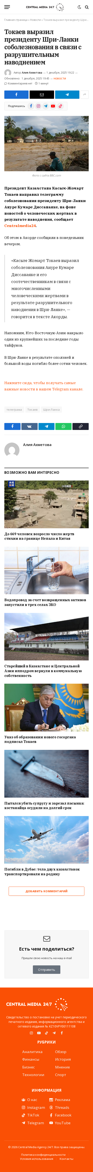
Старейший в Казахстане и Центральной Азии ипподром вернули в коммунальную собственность (43, 671)
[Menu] (7, 7)
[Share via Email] (42, 95)
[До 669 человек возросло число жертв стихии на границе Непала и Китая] (46, 504)
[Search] (86, 7)
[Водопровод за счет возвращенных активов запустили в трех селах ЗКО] (46, 570)
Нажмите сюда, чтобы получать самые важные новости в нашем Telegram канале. (43, 386)
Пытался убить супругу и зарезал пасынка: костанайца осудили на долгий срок (44, 805)
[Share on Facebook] (16, 95)
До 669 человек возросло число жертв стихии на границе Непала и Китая (39, 536)
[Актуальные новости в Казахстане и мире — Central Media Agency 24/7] (44, 7)
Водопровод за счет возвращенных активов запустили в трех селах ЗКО (45, 602)
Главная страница (15, 20)
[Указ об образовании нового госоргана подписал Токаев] (46, 707)
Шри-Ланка (51, 410)
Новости (35, 20)
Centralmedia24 (20, 225)
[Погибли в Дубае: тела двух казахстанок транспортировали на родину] (46, 840)
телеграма (14, 410)
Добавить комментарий (47, 891)
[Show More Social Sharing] (84, 95)
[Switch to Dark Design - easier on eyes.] (79, 7)
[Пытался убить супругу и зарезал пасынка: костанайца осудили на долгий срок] (46, 773)
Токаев (32, 410)
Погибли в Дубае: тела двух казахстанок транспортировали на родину (42, 871)
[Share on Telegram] (67, 95)
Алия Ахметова (32, 72)
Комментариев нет (20, 83)
